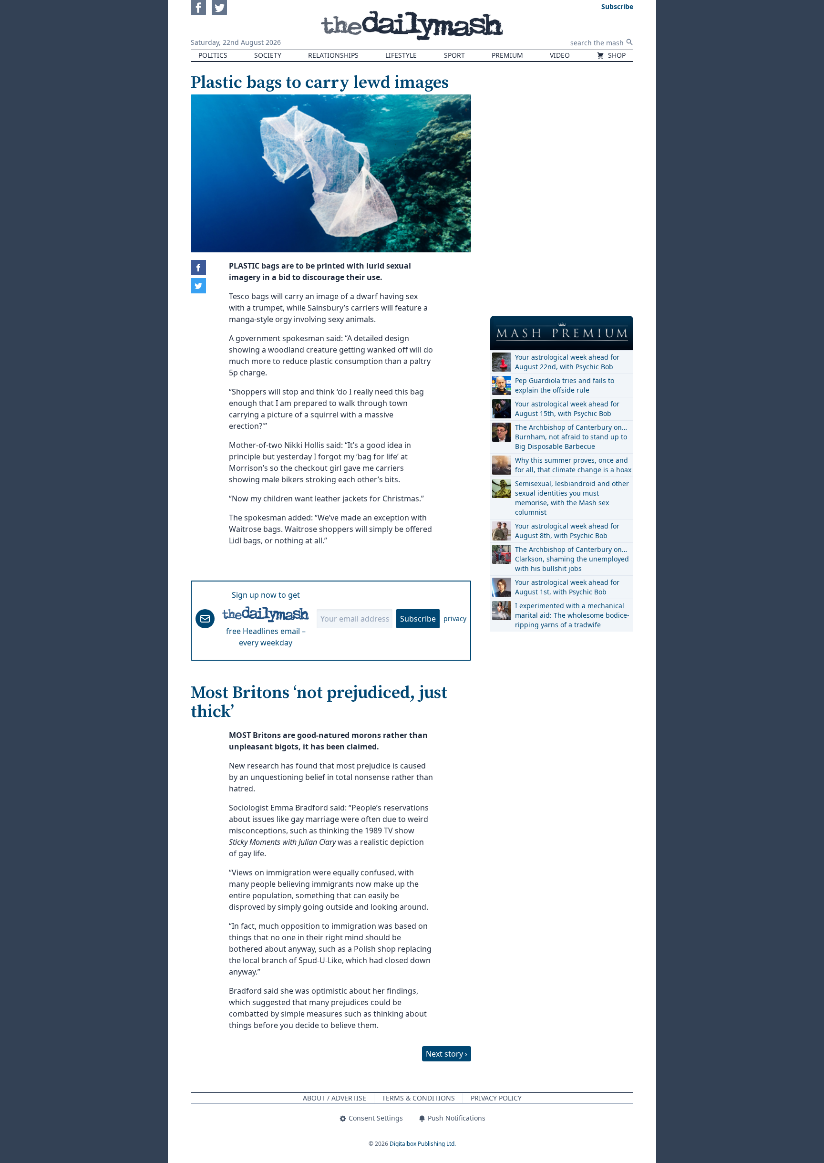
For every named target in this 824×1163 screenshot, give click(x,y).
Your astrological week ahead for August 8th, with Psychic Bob (567, 530)
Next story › (446, 1054)
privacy (454, 618)
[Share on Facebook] (198, 267)
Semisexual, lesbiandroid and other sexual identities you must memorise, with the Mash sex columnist (572, 498)
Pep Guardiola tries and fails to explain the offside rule (564, 385)
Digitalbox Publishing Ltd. (423, 1144)
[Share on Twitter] (198, 285)
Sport (454, 55)
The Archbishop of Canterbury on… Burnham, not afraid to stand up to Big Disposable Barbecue (571, 437)
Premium (507, 55)
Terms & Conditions (418, 1097)
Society (267, 55)
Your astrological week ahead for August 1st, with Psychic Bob (567, 587)
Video (560, 55)
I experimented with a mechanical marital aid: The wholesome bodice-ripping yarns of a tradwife (572, 615)
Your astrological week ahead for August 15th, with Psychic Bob (567, 408)
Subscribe (418, 618)
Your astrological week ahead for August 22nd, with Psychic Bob (567, 362)
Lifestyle (401, 55)
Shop (616, 55)
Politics (212, 55)
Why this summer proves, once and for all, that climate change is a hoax (573, 465)
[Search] (629, 42)
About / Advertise (334, 1097)
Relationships (333, 55)
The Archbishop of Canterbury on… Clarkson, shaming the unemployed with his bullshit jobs (572, 559)
